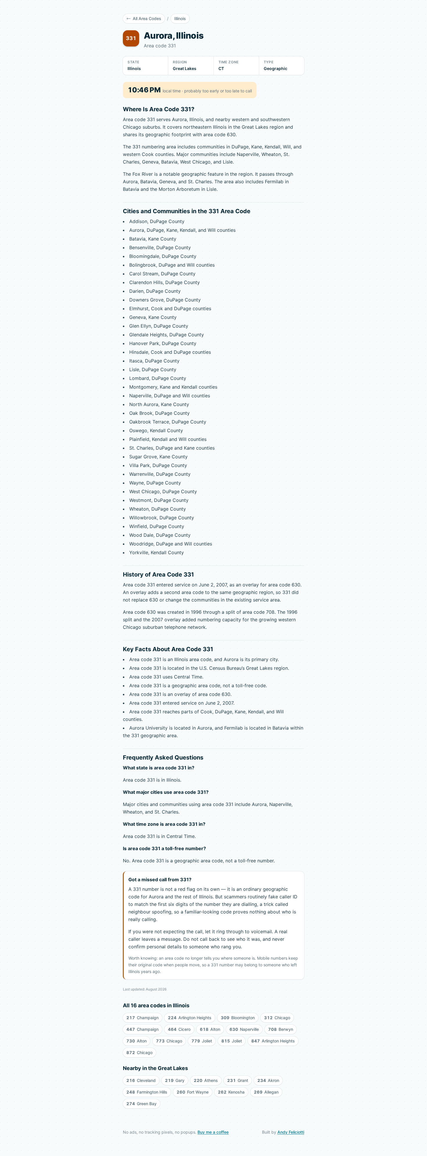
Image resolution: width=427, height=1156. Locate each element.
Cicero (179, 1029)
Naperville (244, 1029)
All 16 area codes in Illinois (156, 1005)
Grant (237, 1080)
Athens (206, 1080)
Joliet (201, 1040)
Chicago (277, 1017)
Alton (210, 1029)
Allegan (266, 1091)
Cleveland (141, 1080)
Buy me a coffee (213, 1132)
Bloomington (238, 1017)
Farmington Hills (146, 1091)
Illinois (180, 18)
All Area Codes (147, 18)
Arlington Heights (189, 1017)
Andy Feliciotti (290, 1132)
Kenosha (231, 1091)
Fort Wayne (193, 1091)
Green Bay (141, 1103)
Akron (268, 1080)
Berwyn (280, 1029)
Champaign (142, 1017)
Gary (174, 1080)
